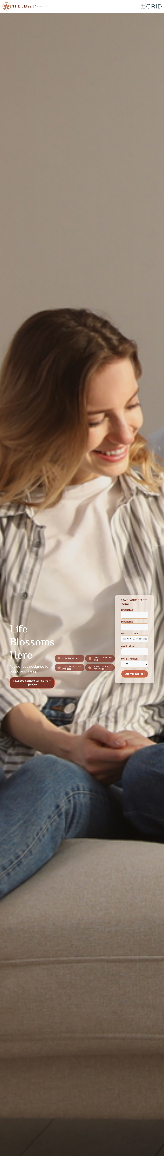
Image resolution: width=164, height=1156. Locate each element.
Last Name (127, 621)
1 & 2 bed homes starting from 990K (32, 682)
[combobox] (126, 638)
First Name (127, 609)
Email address (129, 646)
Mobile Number (129, 636)
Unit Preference (130, 658)
